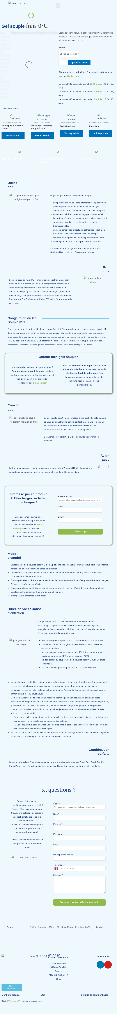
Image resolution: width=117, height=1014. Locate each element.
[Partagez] (22, 1007)
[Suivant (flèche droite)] (13, 1012)
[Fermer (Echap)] (31, 1007)
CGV (43, 995)
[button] (58, 5)
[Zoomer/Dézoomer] (4, 1007)
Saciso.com (73, 76)
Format (62, 47)
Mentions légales (11, 995)
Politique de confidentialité (94, 995)
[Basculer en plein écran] (13, 1007)
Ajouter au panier (79, 62)
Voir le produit (13, 135)
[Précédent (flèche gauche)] (4, 1012)
